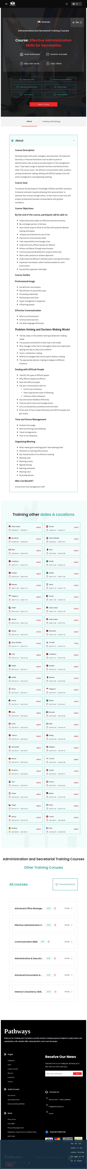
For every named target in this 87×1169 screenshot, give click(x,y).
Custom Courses (13, 1069)
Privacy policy (76, 1165)
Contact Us (11, 1077)
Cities (9, 1064)
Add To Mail (11, 1136)
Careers (10, 1081)
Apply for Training (43, 104)
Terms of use (12, 1119)
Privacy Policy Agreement (16, 1127)
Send (77, 1073)
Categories (11, 1060)
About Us (10, 1073)
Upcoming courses (13, 1099)
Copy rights (11, 1123)
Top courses (11, 1095)
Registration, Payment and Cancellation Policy (22, 1132)
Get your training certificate (16, 1103)
